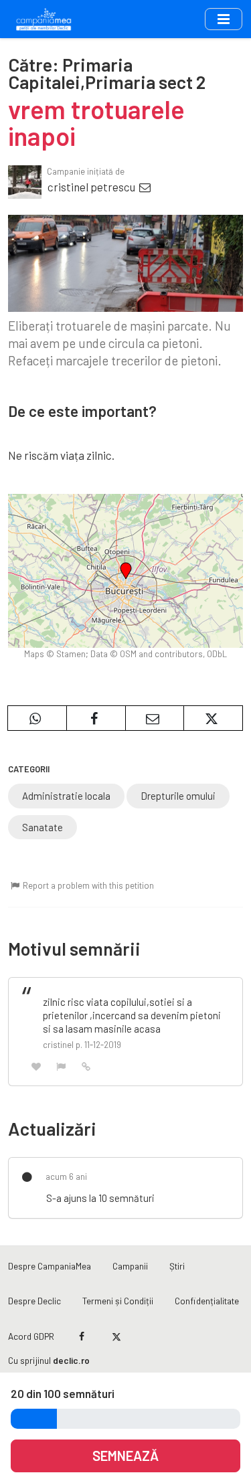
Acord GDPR (31, 1336)
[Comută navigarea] (223, 18)
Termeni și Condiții (117, 1300)
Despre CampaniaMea (49, 1266)
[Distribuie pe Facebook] (96, 718)
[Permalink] (86, 1065)
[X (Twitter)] (116, 1336)
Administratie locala (66, 796)
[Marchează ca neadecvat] (61, 1065)
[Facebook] (82, 1336)
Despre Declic (34, 1300)
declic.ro (71, 1360)
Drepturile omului (178, 796)
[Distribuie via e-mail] (155, 718)
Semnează (125, 1456)
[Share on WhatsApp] (37, 718)
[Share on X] (213, 718)
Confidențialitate (207, 1300)
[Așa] (36, 1065)
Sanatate (42, 827)
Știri (177, 1266)
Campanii (130, 1266)
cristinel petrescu (92, 186)
